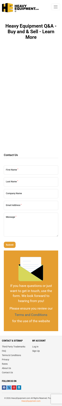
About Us (6, 368)
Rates (5, 364)
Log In (35, 346)
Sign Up (36, 351)
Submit (10, 244)
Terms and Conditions (31, 315)
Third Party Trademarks (13, 346)
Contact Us (7, 372)
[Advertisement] (31, 109)
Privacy (5, 359)
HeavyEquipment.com (31, 401)
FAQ (4, 351)
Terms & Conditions (11, 355)
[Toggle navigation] (55, 7)
